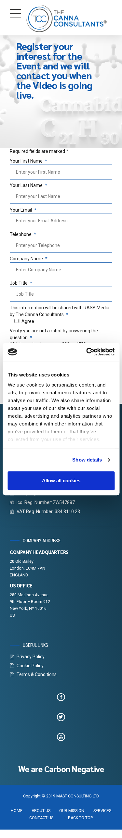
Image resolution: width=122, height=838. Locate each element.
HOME (16, 810)
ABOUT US (41, 810)
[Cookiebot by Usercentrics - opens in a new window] (87, 352)
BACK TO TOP (80, 818)
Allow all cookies (61, 480)
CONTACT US (41, 818)
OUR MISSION (71, 810)
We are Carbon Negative (61, 768)
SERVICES (102, 810)
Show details (87, 459)
